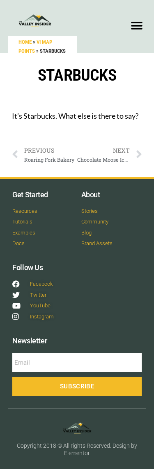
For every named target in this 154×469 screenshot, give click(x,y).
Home (25, 42)
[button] (136, 25)
